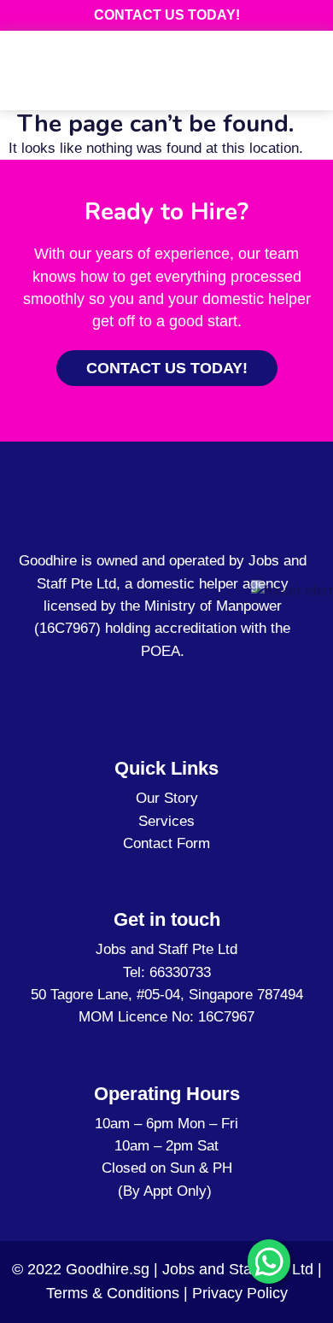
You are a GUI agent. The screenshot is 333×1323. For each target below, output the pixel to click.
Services (166, 821)
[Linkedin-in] (172, 688)
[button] (297, 77)
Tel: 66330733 (167, 972)
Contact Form (166, 843)
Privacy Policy (240, 1293)
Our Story (167, 798)
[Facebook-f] (152, 688)
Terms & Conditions (112, 1293)
